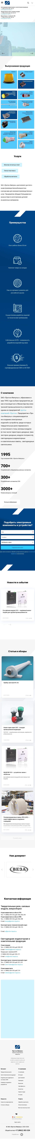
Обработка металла (10, 176)
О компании (22, 1069)
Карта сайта (17, 1122)
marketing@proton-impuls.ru (6, 9)
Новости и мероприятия (7, 1102)
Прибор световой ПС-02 (11, 682)
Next (31, 53)
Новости (3, 1099)
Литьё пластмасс (10, 171)
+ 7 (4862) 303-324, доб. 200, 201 (7, 8)
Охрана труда (21, 1091)
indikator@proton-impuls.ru (12, 973)
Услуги (20, 1099)
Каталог (3, 1069)
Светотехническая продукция (8, 1075)
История (20, 1075)
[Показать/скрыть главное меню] (2, 3)
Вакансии (20, 1083)
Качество (20, 1089)
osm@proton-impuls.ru (11, 956)
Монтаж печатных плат (12, 165)
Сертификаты (21, 1086)
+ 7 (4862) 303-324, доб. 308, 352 (7, 17)
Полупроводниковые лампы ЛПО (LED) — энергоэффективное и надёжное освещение (16, 819)
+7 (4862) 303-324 (23, 1130)
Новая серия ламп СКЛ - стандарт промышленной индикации (14, 728)
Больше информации (10, 502)
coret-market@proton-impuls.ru (14, 964)
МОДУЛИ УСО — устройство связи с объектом (15, 773)
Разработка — (16, 1134)
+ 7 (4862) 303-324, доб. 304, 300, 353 (8, 12)
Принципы (20, 1080)
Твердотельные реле (6, 1072)
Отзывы (20, 1094)
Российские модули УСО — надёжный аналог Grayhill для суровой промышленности (17, 611)
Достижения (21, 1077)
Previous (3, 53)
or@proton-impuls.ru (11, 931)
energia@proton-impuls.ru (6, 14)
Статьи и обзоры (5, 1104)
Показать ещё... (17, 838)
